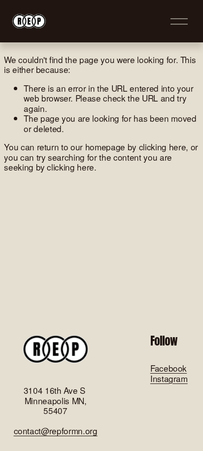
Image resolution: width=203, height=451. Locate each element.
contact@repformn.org (56, 431)
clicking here (162, 146)
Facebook (168, 368)
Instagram (169, 379)
